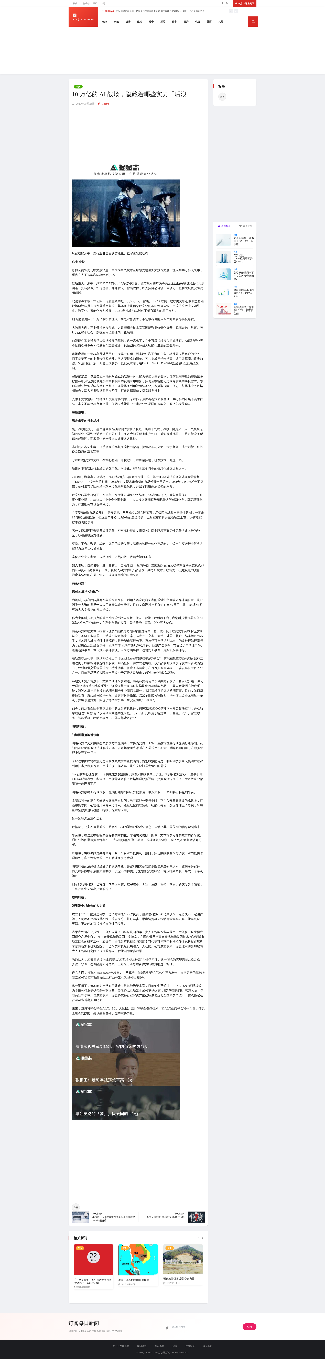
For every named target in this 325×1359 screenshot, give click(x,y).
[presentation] (231, 11)
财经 (162, 21)
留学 (174, 21)
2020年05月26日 (85, 103)
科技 (116, 21)
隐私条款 (159, 1346)
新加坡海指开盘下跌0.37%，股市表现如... (244, 310)
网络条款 (142, 1346)
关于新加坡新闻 (121, 1346)
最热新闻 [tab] (247, 226)
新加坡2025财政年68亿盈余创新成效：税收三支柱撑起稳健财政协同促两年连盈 (154, 11)
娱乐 (128, 21)
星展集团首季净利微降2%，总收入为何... (244, 293)
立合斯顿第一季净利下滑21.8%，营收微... (244, 241)
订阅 (249, 1326)
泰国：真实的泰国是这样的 (133, 1280)
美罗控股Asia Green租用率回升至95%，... (243, 258)
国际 (209, 21)
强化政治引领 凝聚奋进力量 (178, 1278)
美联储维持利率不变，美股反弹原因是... (244, 275)
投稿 (75, 3)
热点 (104, 21)
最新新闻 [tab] (225, 226)
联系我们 (207, 1346)
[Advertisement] (162, 50)
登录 (95, 3)
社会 (151, 21)
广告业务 (85, 3)
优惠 (197, 21)
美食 (125, 1248)
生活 (80, 1248)
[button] (253, 21)
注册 (103, 3)
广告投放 (190, 1346)
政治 (139, 21)
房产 (186, 21)
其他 (221, 21)
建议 (174, 1346)
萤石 (76, 1207)
